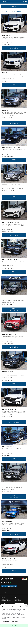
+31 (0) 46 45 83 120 (5, 599)
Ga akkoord (14, 625)
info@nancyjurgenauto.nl (6, 600)
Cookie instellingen (5, 621)
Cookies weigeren (14, 621)
